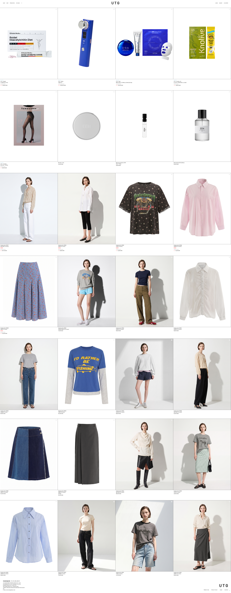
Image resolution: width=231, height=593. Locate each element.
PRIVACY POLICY (214, 589)
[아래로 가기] (229, 590)
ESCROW (226, 589)
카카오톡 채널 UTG (6, 581)
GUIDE (221, 589)
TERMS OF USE (206, 589)
